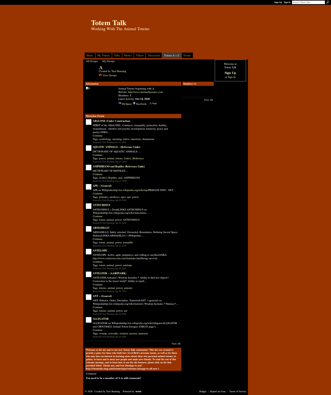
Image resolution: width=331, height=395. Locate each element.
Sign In (287, 2)
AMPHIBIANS (132, 177)
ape (129, 197)
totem (102, 219)
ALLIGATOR (101, 319)
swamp (103, 333)
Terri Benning (118, 71)
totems (119, 158)
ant (125, 310)
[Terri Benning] (91, 73)
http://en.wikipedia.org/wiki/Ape (130, 190)
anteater (128, 288)
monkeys (114, 197)
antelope (127, 265)
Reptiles (112, 177)
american (136, 139)
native (126, 139)
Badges (203, 391)
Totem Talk (108, 22)
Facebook (141, 103)
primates (103, 197)
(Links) (103, 177)
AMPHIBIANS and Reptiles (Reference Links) (119, 166)
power (102, 158)
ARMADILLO (101, 228)
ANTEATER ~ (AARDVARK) (109, 273)
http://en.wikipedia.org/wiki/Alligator (142, 323)
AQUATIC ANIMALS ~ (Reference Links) (116, 147)
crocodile (113, 333)
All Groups (92, 61)
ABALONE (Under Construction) (111, 121)
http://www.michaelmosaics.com (145, 92)
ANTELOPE (100, 250)
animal (110, 158)
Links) (127, 158)
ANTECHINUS (101, 205)
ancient (133, 333)
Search (327, 2)
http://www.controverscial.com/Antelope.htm (117, 258)
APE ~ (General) (102, 186)
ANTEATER (99, 277)
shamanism (148, 139)
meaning (117, 139)
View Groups (109, 75)
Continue (98, 135)
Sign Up (278, 2)
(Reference (138, 158)
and (120, 177)
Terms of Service (237, 391)
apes (123, 197)
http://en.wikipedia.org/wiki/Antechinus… (126, 212)
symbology (105, 139)
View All (176, 343)
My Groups (108, 61)
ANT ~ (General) (102, 296)
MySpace (127, 103)
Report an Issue (218, 391)
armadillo (128, 242)
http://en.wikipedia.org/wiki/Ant (121, 303)
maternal (143, 333)
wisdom (123, 333)
